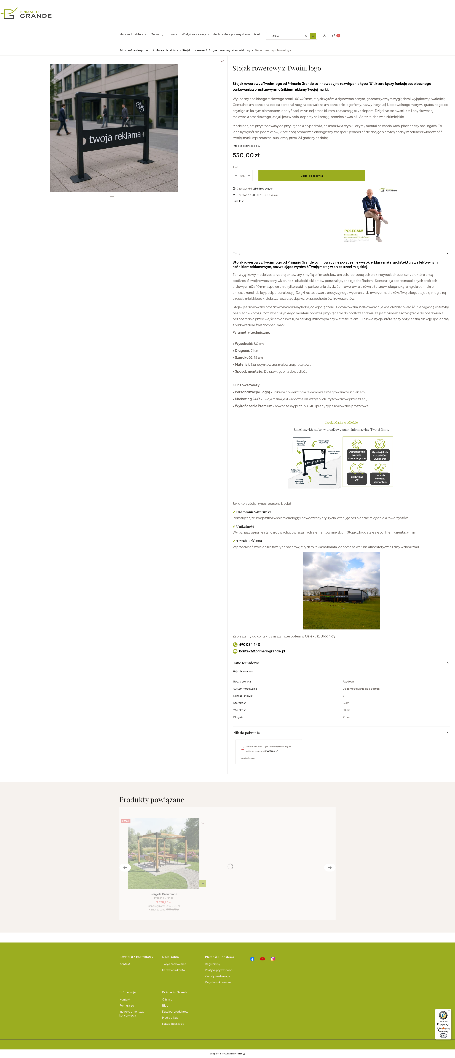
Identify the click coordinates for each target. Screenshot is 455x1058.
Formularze (126, 1005)
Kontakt (124, 964)
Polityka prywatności (218, 970)
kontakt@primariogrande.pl (262, 651)
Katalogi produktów (175, 1011)
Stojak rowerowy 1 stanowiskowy (229, 50)
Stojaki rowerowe (193, 50)
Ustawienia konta (173, 970)
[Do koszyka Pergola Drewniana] (202, 883)
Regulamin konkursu (218, 982)
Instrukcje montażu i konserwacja (132, 1013)
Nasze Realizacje (173, 1023)
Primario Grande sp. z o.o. (135, 50)
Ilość (235, 167)
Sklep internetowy (226, 1054)
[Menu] (449, 1011)
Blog (165, 1005)
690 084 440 (249, 644)
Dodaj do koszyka (312, 175)
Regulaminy (212, 964)
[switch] (443, 1035)
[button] (313, 36)
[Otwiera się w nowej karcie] (252, 959)
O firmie (167, 999)
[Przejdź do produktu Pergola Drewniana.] (163, 853)
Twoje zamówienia (174, 964)
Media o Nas (170, 1017)
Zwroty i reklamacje (217, 976)
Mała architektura (167, 50)
